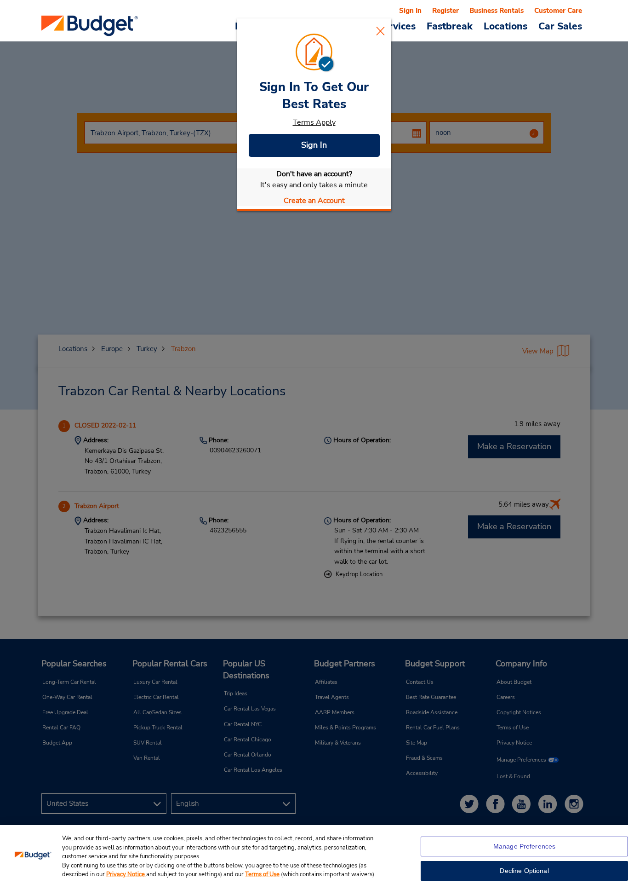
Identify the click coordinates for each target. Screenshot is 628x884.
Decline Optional (524, 870)
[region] (314, 854)
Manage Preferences (524, 846)
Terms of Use (262, 874)
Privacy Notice (126, 874)
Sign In (314, 144)
